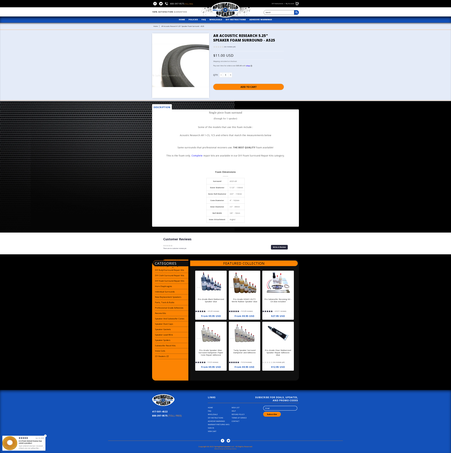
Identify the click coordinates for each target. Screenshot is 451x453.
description (162, 107)
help (234, 411)
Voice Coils (160, 351)
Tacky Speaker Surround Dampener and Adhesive (244, 351)
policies (193, 19)
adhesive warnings (260, 19)
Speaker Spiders (162, 340)
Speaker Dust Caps (164, 324)
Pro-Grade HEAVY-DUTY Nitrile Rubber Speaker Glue (244, 300)
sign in (211, 428)
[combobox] (279, 12)
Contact (235, 421)
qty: (215, 75)
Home (156, 26)
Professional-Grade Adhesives (169, 308)
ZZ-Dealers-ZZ (162, 356)
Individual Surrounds (165, 291)
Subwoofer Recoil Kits (165, 345)
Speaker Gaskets (163, 329)
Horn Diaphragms (163, 286)
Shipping (216, 61)
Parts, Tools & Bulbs (164, 302)
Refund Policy (238, 414)
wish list (236, 407)
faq (204, 19)
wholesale (215, 19)
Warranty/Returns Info (218, 424)
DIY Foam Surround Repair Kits (169, 281)
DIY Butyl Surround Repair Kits (169, 270)
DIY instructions (277, 3)
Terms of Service (239, 418)
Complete (197, 155)
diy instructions (236, 19)
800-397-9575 (181, 3)
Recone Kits (160, 313)
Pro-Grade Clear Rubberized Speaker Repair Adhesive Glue (278, 352)
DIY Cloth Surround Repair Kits (169, 275)
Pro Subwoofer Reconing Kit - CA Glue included (278, 300)
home (182, 19)
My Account (290, 3)
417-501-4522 (159, 411)
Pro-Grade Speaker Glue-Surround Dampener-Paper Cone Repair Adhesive (211, 352)
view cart (212, 431)
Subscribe (272, 414)
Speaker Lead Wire (164, 334)
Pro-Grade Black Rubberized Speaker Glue (211, 300)
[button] (224, 47)
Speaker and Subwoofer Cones (169, 318)
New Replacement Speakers (168, 297)
